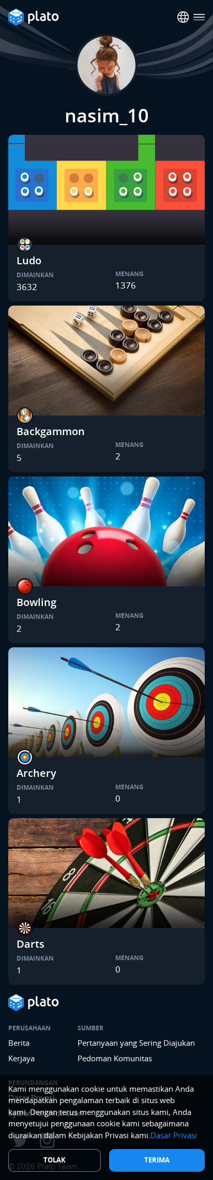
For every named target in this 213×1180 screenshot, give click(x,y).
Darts (30, 944)
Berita (18, 1043)
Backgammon (51, 431)
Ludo (29, 260)
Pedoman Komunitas (115, 1058)
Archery (36, 773)
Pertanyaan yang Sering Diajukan (136, 1043)
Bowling (36, 602)
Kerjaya (21, 1058)
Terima (157, 1160)
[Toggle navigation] (199, 17)
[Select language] (183, 17)
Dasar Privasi (173, 1135)
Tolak (54, 1160)
